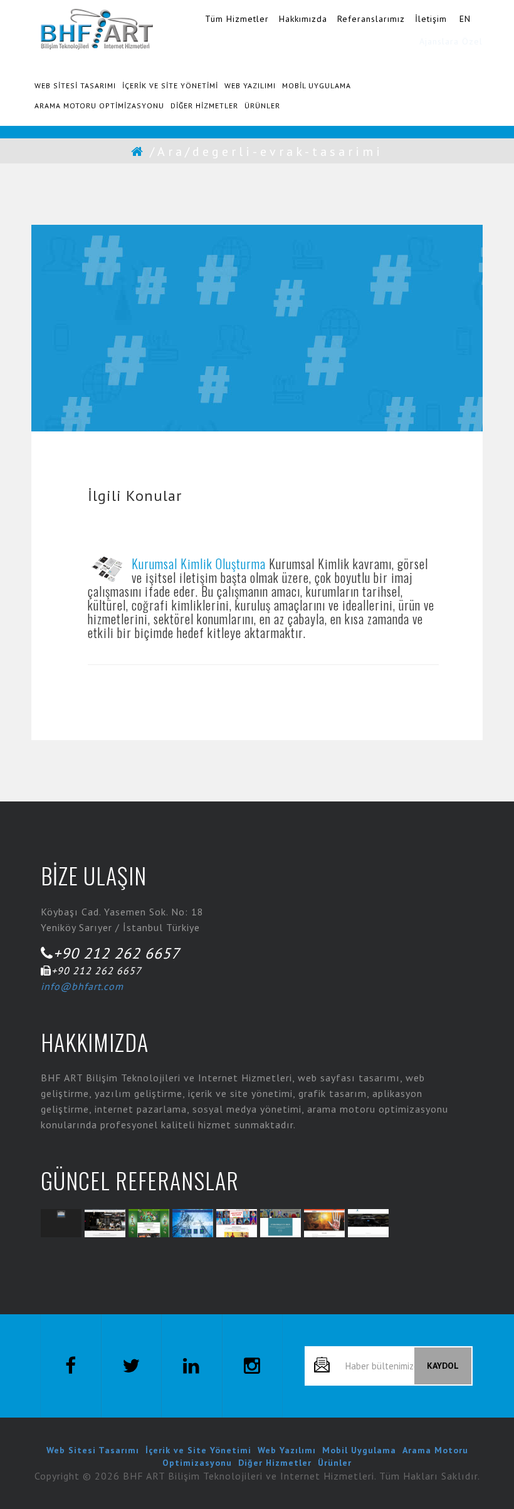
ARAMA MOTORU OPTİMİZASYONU (99, 105)
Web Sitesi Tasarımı (92, 1450)
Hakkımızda (303, 18)
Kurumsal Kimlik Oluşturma (199, 563)
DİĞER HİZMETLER (204, 105)
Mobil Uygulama (359, 1450)
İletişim (431, 18)
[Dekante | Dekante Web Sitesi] (105, 1223)
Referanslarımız (371, 18)
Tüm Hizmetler (237, 18)
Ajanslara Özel (451, 41)
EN (465, 18)
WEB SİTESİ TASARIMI (75, 85)
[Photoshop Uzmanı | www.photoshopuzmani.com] (280, 1223)
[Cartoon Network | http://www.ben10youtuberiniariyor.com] (148, 1223)
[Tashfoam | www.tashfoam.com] (324, 1223)
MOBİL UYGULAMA (316, 85)
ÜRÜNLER (262, 105)
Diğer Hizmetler (275, 1462)
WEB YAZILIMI (250, 85)
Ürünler (335, 1462)
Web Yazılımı (287, 1450)
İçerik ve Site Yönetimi (198, 1450)
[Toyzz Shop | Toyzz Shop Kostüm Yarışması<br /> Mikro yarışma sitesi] (236, 1223)
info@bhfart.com (82, 986)
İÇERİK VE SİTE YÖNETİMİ (170, 85)
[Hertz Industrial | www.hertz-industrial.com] (192, 1223)
